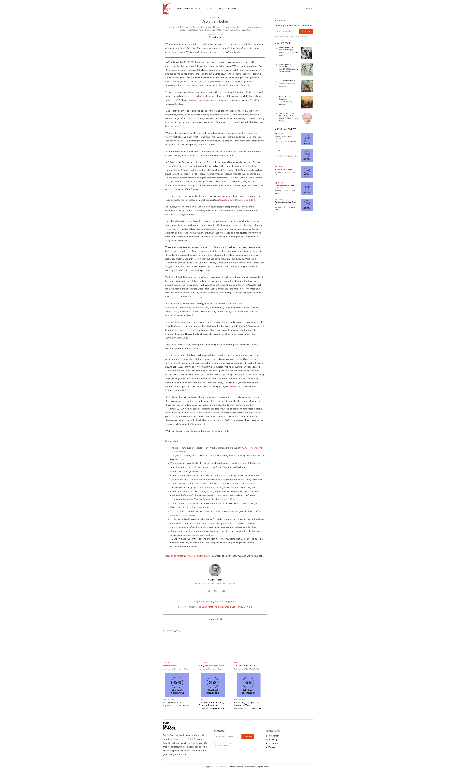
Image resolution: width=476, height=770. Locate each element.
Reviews (177, 8)
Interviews (188, 8)
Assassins (188, 499)
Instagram (273, 736)
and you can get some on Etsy (198, 535)
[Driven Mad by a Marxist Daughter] (307, 53)
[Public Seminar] (167, 9)
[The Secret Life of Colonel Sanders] (307, 118)
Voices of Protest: (194, 467)
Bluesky (272, 740)
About (221, 8)
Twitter (272, 747)
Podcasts (211, 8)
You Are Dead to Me (244, 666)
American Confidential (188, 556)
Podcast (218, 602)
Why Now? (214, 18)
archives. (192, 516)
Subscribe (306, 31)
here (182, 460)
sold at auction (238, 387)
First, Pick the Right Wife (211, 666)
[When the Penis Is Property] (307, 102)
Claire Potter (215, 37)
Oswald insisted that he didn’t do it (237, 200)
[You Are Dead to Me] (248, 648)
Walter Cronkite (197, 100)
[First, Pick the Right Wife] (213, 648)
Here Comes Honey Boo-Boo (217, 523)
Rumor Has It (170, 666)
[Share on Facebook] (204, 591)
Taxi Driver (242, 503)
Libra (225, 475)
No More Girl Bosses (283, 169)
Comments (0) (215, 619)
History (209, 602)
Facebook (273, 744)
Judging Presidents (287, 80)
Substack (307, 36)
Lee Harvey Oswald (242, 607)
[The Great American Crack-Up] (307, 205)
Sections (199, 8)
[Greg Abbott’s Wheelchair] (307, 69)
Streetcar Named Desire (209, 487)
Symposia (232, 8)
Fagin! (277, 153)
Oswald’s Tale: (196, 479)
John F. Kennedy (223, 607)
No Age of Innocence (173, 703)
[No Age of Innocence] (177, 685)
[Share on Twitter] (209, 591)
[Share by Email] (215, 591)
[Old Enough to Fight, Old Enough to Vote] (248, 685)
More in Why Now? (285, 129)
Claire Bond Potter (204, 607)
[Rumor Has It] (177, 648)
